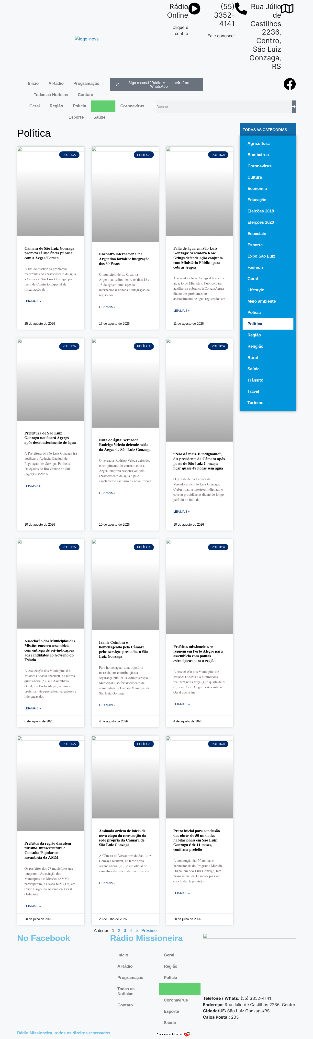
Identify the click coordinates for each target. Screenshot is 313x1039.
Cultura (254, 177)
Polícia (79, 106)
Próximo (148, 930)
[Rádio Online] (194, 8)
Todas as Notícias (51, 94)
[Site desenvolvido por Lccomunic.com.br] (173, 1035)
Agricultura (258, 143)
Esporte (76, 117)
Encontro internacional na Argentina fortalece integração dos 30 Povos (124, 258)
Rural (252, 357)
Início (33, 83)
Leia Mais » (32, 301)
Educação (256, 200)
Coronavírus (132, 106)
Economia (257, 188)
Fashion (255, 267)
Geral (34, 106)
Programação (86, 83)
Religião (255, 346)
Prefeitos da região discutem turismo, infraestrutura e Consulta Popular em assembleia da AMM (47, 850)
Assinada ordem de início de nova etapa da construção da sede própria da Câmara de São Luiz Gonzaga (122, 838)
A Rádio (56, 83)
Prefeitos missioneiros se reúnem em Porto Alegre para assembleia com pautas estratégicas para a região (198, 653)
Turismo (255, 402)
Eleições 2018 (260, 211)
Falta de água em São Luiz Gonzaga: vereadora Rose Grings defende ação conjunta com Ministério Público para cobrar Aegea (198, 257)
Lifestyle (255, 290)
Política (103, 106)
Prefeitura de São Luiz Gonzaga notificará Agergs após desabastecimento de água (50, 437)
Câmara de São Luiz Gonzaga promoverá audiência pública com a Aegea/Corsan (49, 252)
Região (56, 106)
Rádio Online (177, 10)
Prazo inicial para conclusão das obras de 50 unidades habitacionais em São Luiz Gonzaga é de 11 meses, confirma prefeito (196, 840)
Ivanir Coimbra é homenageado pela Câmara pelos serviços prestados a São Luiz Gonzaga (123, 649)
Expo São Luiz (261, 256)
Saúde (99, 117)
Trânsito (255, 380)
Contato (85, 94)
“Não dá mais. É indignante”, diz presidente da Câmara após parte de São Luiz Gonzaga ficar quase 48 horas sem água (199, 461)
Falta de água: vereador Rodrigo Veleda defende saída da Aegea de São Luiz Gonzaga (125, 444)
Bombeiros (258, 154)
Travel (253, 391)
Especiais (256, 233)
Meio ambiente (261, 301)
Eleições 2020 (260, 222)
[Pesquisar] (294, 106)
